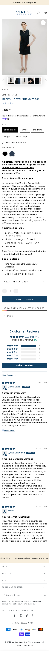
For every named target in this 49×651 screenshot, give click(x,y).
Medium (38, 130)
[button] (38, 13)
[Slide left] (3, 81)
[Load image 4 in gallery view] (31, 81)
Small (26, 130)
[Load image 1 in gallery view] (11, 81)
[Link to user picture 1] (8, 435)
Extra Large (22, 137)
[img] (8, 382)
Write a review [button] (24, 365)
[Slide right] (46, 81)
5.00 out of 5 (32, 336)
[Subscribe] (45, 595)
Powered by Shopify (24, 645)
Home (4, 89)
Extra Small (10, 130)
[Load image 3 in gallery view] (24, 81)
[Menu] (3, 13)
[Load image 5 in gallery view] (38, 81)
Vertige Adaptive (9, 95)
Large (8, 137)
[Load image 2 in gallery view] (18, 81)
